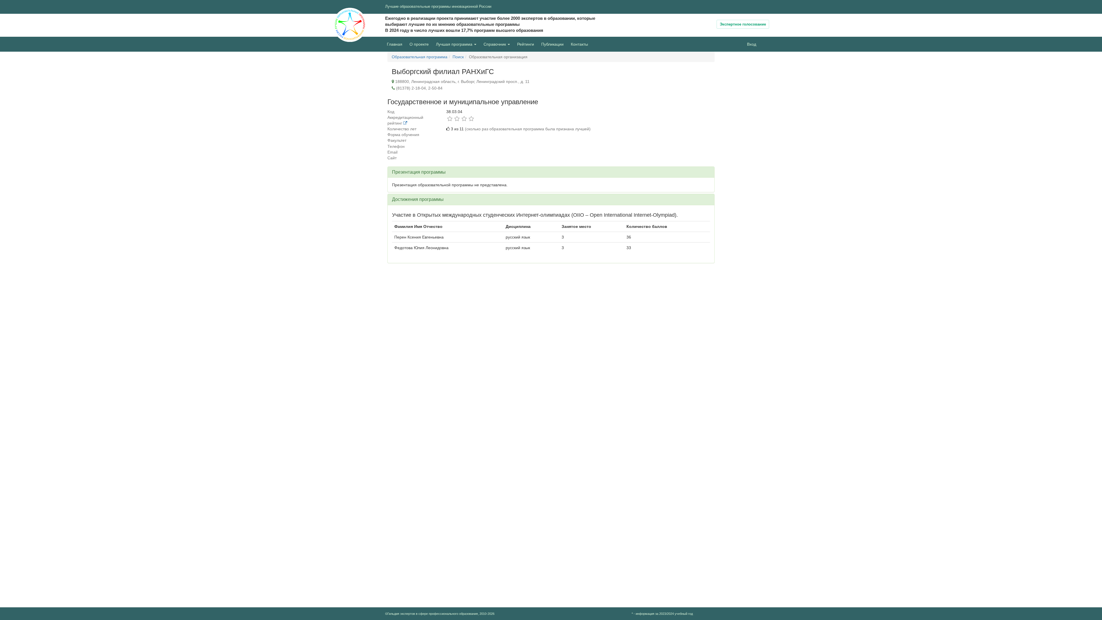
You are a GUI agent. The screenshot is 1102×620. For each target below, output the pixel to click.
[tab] (551, 172)
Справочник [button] (495, 44)
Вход (751, 44)
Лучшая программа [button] (455, 44)
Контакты (579, 44)
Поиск (458, 57)
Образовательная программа (419, 57)
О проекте (421, 44)
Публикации (552, 44)
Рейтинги (525, 44)
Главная (394, 44)
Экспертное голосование (743, 24)
